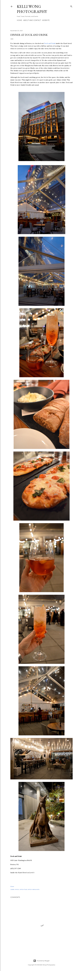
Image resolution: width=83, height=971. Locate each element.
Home (19, 20)
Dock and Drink (49, 43)
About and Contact (32, 20)
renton (17, 889)
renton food (23, 889)
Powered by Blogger (43, 961)
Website (46, 20)
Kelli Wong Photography (32, 9)
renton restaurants (33, 889)
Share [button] (12, 886)
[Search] (71, 6)
